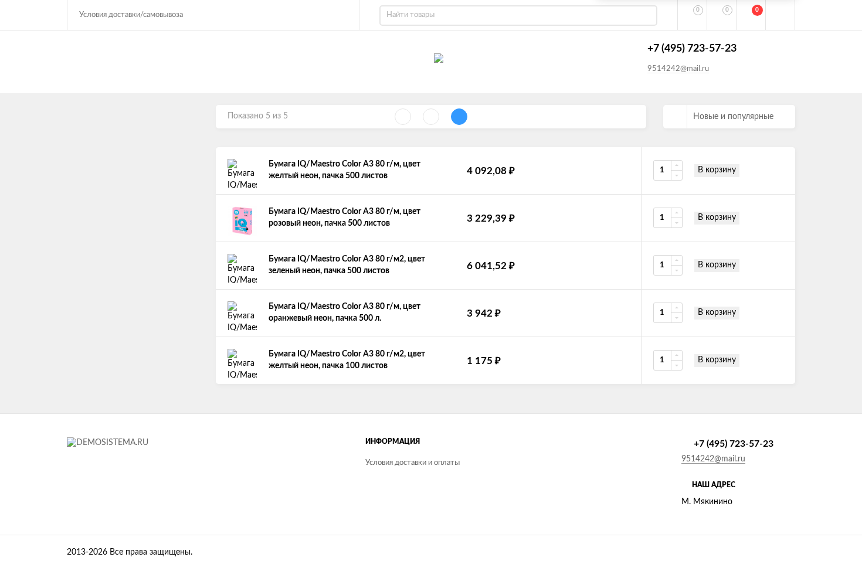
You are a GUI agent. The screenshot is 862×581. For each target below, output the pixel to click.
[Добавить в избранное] (756, 170)
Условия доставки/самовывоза (131, 15)
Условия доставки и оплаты (412, 463)
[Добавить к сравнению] (777, 170)
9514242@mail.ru (678, 69)
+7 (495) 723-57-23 (692, 48)
